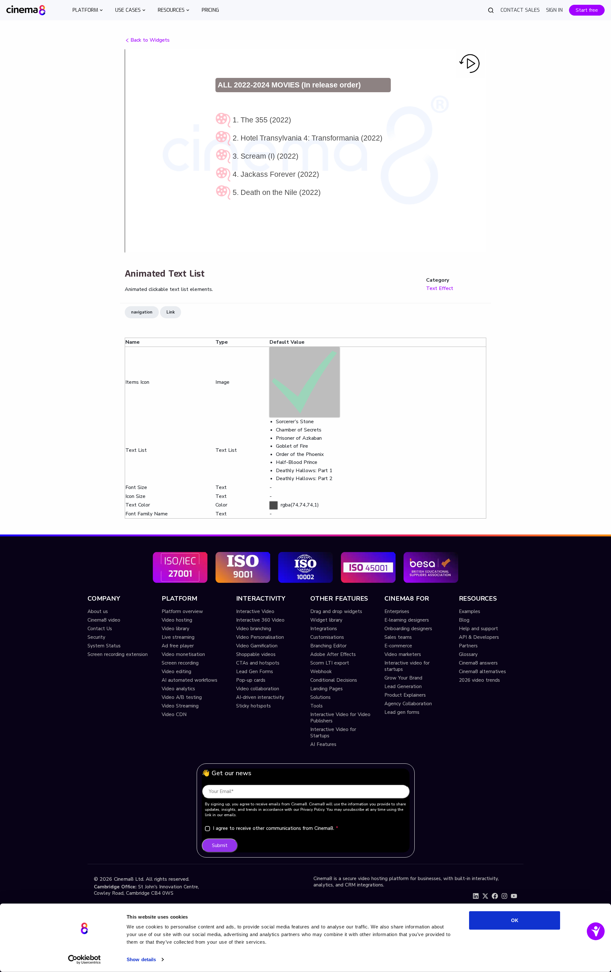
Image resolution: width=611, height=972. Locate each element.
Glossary (468, 654)
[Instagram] (504, 896)
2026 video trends (479, 680)
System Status (104, 646)
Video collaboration (257, 689)
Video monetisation (183, 654)
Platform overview (182, 611)
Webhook (321, 671)
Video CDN (174, 714)
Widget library (326, 620)
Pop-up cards (250, 680)
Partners (468, 646)
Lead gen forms (401, 712)
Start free (587, 10)
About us (98, 611)
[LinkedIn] (476, 896)
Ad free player (178, 646)
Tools (316, 706)
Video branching (253, 628)
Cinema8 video (104, 620)
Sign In (554, 10)
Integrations (323, 628)
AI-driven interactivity (260, 697)
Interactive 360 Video (260, 620)
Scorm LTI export (329, 663)
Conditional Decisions (333, 680)
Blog (464, 620)
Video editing (176, 671)
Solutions (320, 697)
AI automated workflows (189, 680)
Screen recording (180, 663)
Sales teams (398, 637)
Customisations (327, 637)
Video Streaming (180, 706)
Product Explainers (405, 695)
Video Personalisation (260, 637)
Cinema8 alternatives (482, 671)
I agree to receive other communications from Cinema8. (275, 828)
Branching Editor (328, 646)
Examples (469, 611)
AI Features (323, 744)
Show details (141, 959)
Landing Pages (326, 689)
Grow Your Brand (403, 678)
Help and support (478, 628)
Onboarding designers (408, 628)
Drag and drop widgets (336, 611)
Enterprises (396, 611)
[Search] (491, 10)
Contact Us (100, 628)
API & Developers (479, 637)
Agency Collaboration (408, 703)
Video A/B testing (182, 697)
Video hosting (177, 620)
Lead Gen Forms (254, 671)
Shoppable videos (256, 654)
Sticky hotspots (253, 706)
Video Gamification (256, 646)
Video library (175, 628)
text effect (439, 288)
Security (96, 637)
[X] (485, 896)
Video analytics (178, 689)
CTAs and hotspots (257, 663)
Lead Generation (403, 686)
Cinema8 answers (478, 663)
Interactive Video (255, 611)
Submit (220, 845)
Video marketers (402, 654)
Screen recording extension (118, 654)
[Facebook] (495, 896)
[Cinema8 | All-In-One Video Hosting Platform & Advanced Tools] (26, 10)
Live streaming (178, 637)
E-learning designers (406, 620)
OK (514, 920)
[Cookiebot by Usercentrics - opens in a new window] (84, 959)
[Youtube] (514, 896)
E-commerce (398, 646)
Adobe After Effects (333, 654)
